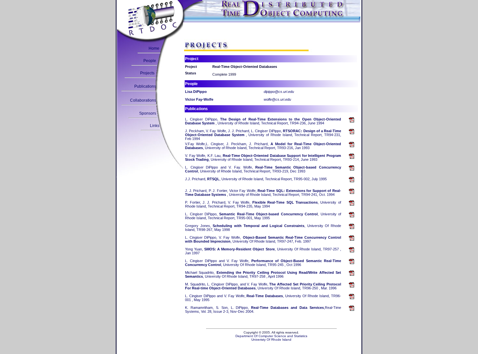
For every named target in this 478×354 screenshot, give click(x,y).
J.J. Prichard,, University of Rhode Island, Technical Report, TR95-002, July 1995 (256, 179)
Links (154, 125)
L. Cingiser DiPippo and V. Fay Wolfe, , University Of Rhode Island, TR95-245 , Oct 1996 (263, 263)
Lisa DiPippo (196, 92)
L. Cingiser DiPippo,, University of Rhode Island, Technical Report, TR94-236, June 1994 (263, 121)
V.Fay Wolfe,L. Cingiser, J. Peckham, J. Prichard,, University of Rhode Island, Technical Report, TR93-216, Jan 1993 (263, 146)
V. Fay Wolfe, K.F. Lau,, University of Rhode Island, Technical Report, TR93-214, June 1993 (263, 157)
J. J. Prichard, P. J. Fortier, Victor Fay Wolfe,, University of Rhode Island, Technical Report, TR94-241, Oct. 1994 (263, 192)
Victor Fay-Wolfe (199, 99)
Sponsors (147, 113)
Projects (147, 73)
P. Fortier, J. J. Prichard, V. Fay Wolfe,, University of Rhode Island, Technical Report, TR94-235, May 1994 (263, 204)
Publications (145, 86)
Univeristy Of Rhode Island (271, 339)
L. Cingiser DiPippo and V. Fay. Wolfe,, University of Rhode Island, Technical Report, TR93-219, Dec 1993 (263, 169)
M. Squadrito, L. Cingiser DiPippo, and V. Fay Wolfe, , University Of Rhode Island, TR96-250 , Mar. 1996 (263, 286)
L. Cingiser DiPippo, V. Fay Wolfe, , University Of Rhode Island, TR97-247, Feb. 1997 (263, 239)
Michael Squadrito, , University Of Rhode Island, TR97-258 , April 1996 (263, 274)
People (149, 60)
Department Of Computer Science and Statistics (271, 336)
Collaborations (143, 100)
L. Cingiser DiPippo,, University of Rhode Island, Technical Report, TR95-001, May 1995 (263, 216)
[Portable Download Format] (351, 120)
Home (154, 48)
